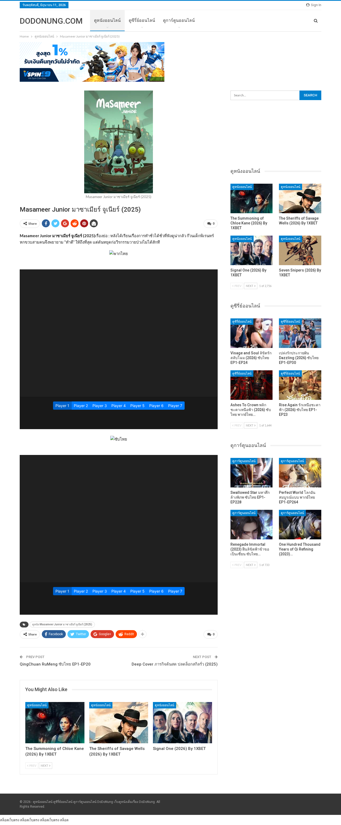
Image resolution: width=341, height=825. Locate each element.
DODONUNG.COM (51, 21)
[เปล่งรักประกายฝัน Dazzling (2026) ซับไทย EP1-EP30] (300, 333)
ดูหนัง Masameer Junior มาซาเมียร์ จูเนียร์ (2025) (62, 624)
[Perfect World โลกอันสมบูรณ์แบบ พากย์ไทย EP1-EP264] (300, 472)
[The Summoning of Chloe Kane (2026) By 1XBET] (54, 722)
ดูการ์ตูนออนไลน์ (179, 20)
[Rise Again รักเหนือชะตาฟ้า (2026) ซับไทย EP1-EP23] (300, 385)
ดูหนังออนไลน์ (107, 20)
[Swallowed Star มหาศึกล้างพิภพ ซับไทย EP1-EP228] (251, 472)
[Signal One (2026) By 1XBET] (182, 722)
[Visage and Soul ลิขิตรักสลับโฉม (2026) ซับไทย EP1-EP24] (251, 333)
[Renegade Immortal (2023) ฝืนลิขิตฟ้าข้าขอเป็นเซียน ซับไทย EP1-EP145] (251, 524)
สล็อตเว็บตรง (9, 820)
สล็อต (64, 820)
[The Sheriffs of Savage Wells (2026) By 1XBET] (118, 722)
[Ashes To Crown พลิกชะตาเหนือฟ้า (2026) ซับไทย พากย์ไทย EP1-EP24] (251, 385)
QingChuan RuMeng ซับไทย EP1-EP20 (55, 664)
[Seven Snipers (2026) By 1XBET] (300, 250)
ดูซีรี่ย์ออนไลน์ (142, 20)
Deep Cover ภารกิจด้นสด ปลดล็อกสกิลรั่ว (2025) (175, 664)
